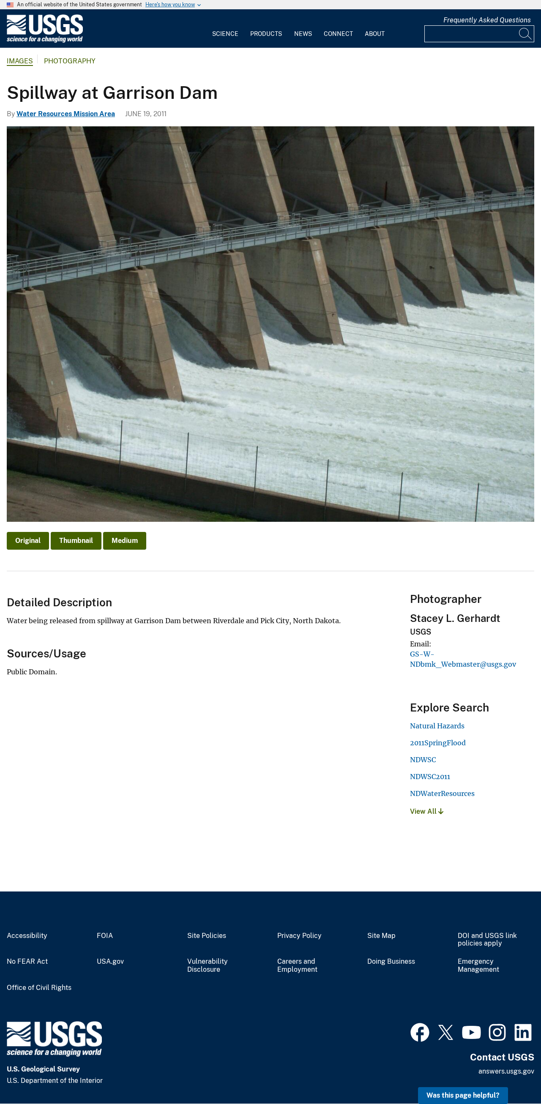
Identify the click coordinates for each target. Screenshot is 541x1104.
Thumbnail (76, 541)
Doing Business (391, 961)
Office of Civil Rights (39, 988)
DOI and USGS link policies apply (487, 940)
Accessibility (27, 936)
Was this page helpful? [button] (463, 1095)
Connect (338, 33)
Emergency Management (478, 965)
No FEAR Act (27, 961)
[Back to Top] (510, 1073)
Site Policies (206, 936)
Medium (125, 541)
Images (20, 61)
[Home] (45, 41)
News (303, 33)
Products (266, 33)
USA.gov (110, 961)
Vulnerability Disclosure (207, 965)
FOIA (105, 936)
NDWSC (423, 759)
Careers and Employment (297, 965)
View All (424, 811)
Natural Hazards (437, 726)
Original (28, 541)
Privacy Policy (299, 936)
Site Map (381, 936)
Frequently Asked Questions (487, 20)
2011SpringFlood (438, 743)
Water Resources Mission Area (65, 114)
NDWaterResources (442, 793)
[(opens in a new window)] (420, 1031)
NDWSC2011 (430, 776)
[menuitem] (225, 28)
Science (225, 33)
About (375, 33)
